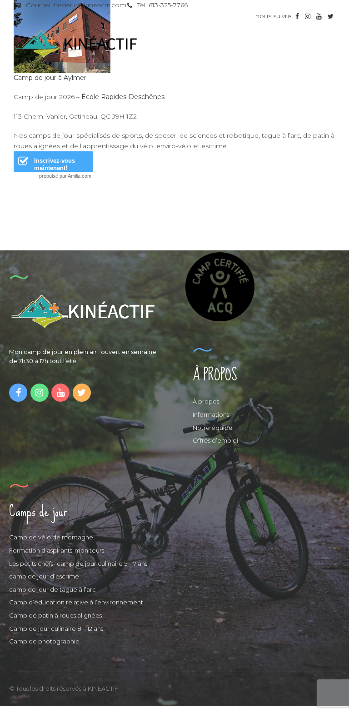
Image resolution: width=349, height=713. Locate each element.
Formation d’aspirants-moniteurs (56, 550)
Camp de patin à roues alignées (55, 615)
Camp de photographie (44, 641)
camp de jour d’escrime (44, 576)
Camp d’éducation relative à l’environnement (76, 602)
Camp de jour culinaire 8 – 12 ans (56, 628)
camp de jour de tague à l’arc (52, 589)
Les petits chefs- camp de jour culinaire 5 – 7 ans (78, 563)
